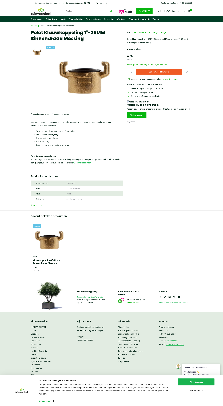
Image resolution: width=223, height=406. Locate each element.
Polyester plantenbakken (128, 330)
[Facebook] (160, 297)
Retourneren (36, 344)
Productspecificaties (60, 114)
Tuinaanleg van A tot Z (127, 337)
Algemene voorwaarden (41, 361)
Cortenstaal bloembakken (128, 334)
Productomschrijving (40, 114)
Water (64, 19)
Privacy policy (36, 368)
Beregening (109, 19)
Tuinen (155, 19)
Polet (134, 32)
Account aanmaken (85, 340)
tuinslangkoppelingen (82, 163)
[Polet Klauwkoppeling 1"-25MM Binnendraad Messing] (49, 239)
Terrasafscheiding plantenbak (130, 351)
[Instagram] (170, 297)
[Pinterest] (174, 297)
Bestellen (35, 334)
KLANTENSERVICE (38, 327)
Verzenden (35, 340)
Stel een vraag (137, 115)
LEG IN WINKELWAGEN (159, 72)
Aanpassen (195, 390)
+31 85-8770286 (170, 340)
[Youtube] (179, 297)
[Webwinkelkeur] (125, 11)
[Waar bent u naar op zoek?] (111, 11)
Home (42, 26)
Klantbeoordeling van (142, 92)
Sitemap (34, 371)
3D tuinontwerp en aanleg (129, 340)
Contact (34, 330)
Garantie (34, 347)
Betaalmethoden (38, 337)
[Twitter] (165, 297)
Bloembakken (37, 19)
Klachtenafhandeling (39, 351)
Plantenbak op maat (126, 354)
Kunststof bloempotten (127, 347)
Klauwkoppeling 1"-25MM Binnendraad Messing (46, 262)
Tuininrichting (52, 19)
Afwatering (122, 19)
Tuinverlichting (76, 19)
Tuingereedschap (93, 19)
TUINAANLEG (144, 11)
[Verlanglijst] (184, 11)
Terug (36, 26)
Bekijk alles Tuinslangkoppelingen (153, 32)
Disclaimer (35, 364)
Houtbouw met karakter (128, 344)
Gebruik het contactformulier (90, 297)
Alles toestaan (196, 382)
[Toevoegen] (61, 269)
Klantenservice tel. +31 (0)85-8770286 (176, 3)
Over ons (34, 354)
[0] (189, 11)
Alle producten (124, 361)
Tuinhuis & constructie (139, 19)
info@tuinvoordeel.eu (175, 344)
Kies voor (145, 96)
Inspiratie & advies (38, 358)
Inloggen (80, 336)
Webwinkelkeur (133, 302)
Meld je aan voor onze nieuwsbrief (173, 302)
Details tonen (45, 401)
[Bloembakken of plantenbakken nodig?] (45, 11)
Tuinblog (121, 358)
